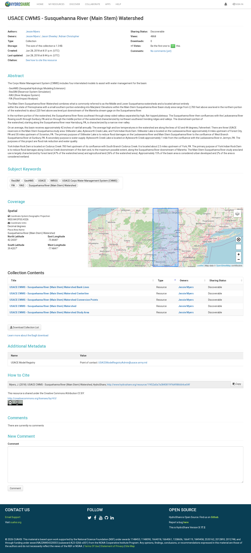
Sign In (239, 4)
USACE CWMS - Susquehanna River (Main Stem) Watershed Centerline (49, 293)
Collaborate (92, 4)
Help (118, 4)
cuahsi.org (15, 522)
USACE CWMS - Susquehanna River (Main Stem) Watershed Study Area (49, 312)
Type (160, 280)
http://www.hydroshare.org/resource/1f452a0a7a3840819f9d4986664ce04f (148, 384)
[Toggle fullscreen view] (238, 246)
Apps (107, 4)
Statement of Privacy (112, 546)
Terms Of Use (91, 546)
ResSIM (15, 180)
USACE (42, 180)
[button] (225, 4)
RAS (21, 185)
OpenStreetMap (223, 265)
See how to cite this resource (41, 60)
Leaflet (200, 265)
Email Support (12, 517)
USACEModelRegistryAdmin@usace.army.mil (122, 362)
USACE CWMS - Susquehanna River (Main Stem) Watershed (43, 306)
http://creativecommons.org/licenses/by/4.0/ (32, 398)
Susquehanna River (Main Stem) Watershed (52, 185)
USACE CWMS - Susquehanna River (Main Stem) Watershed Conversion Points (54, 299)
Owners (184, 280)
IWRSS (54, 180)
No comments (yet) (161, 51)
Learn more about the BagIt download (28, 335)
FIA (13, 185)
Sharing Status (218, 280)
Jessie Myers (186, 287)
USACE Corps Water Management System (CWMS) (89, 180)
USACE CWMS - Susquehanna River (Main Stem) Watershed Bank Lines (49, 287)
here (186, 522)
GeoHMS (29, 180)
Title (13, 280)
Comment (13, 443)
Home (40, 4)
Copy (238, 384)
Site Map (130, 546)
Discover (74, 4)
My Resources (56, 4)
